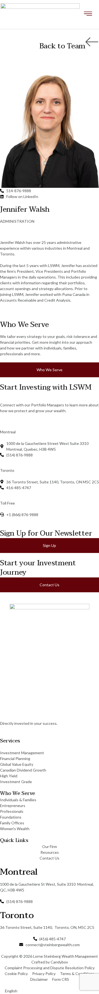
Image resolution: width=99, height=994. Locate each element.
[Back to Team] (92, 41)
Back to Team (62, 46)
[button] (49, 991)
